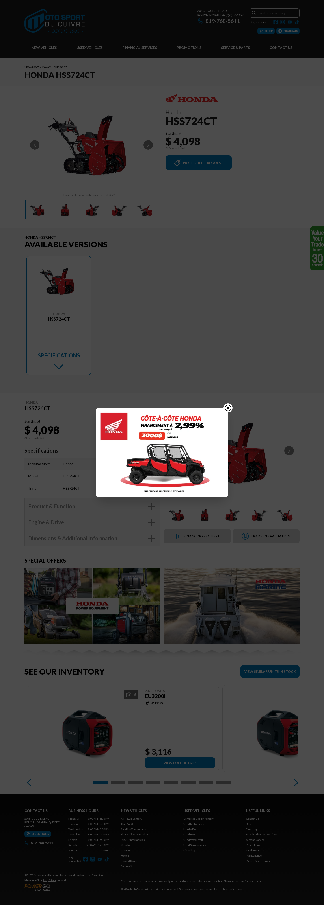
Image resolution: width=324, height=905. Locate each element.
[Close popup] (228, 407)
